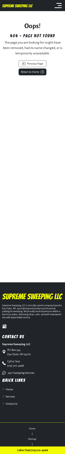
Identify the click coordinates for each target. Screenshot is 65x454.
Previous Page (34, 63)
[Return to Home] (17, 5)
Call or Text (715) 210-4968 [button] (32, 450)
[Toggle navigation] (58, 5)
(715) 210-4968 (15, 363)
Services (10, 396)
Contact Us (12, 403)
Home (9, 389)
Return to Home (30, 71)
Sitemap (32, 439)
